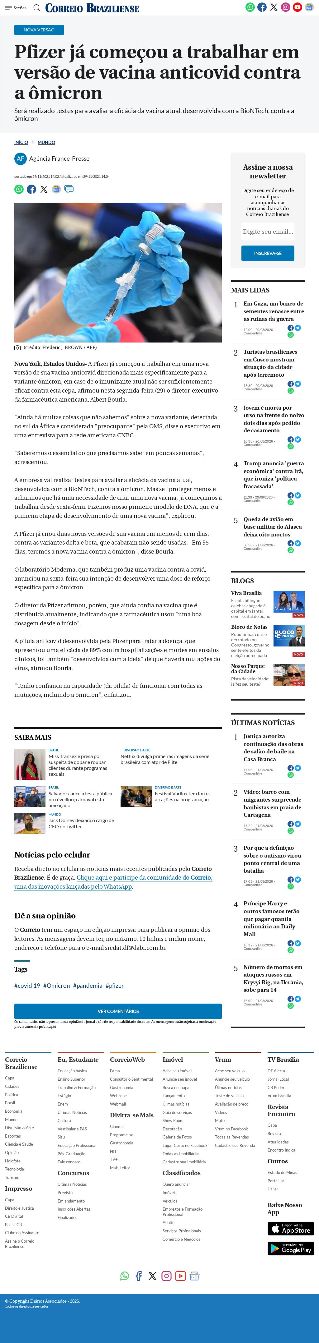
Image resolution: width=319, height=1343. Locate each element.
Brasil (10, 1102)
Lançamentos (175, 1095)
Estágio (64, 1095)
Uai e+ (273, 1188)
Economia (13, 1111)
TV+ (114, 1159)
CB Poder (276, 1087)
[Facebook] (262, 10)
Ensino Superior (71, 1079)
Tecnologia (14, 1168)
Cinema (117, 1126)
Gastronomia (121, 1087)
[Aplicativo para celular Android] (291, 1249)
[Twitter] (274, 10)
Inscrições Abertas (74, 1209)
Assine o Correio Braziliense (19, 1244)
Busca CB (13, 1224)
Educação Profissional (77, 1145)
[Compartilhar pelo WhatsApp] (291, 336)
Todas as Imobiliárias (181, 1153)
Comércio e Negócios (181, 1239)
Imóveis (170, 1192)
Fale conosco (69, 1161)
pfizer (116, 985)
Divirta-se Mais (132, 1115)
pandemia (89, 985)
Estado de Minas (282, 1172)
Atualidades (278, 1141)
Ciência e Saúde (19, 1144)
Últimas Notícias (72, 1112)
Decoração (172, 1128)
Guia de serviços (177, 1112)
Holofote (13, 1160)
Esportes (13, 1136)
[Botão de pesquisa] (35, 8)
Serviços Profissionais (182, 1230)
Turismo (12, 1177)
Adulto (168, 1222)
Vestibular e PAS (72, 1128)
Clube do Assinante (22, 1232)
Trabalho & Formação (77, 1087)
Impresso (18, 1188)
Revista (274, 1133)
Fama (115, 1070)
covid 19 (29, 985)
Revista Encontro (281, 1110)
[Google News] (309, 10)
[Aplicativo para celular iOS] (291, 1229)
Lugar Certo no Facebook (185, 1145)
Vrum (223, 1059)
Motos (220, 1120)
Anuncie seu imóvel (180, 1079)
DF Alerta (276, 1070)
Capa (9, 1077)
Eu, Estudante (78, 1059)
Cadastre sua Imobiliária (184, 1161)
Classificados (182, 1173)
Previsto (65, 1192)
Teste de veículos (230, 1095)
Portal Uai (276, 1180)
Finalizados (67, 1217)
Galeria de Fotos (177, 1136)
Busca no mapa (176, 1087)
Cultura (64, 1120)
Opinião (12, 1152)
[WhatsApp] (250, 10)
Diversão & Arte (19, 1127)
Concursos (73, 1173)
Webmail (118, 1104)
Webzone (118, 1095)
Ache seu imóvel (177, 1070)
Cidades (12, 1086)
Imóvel (173, 1059)
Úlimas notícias (176, 1104)
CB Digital (14, 1216)
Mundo (46, 142)
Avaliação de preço (231, 1104)
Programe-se (121, 1134)
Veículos (170, 1200)
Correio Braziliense (21, 1063)
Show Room (173, 1120)
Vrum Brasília (279, 1095)
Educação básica (72, 1070)
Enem (63, 1104)
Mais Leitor (120, 1167)
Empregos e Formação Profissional (182, 1212)
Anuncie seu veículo (232, 1079)
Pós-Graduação (71, 1153)
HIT (113, 1151)
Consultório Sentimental (131, 1079)
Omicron (58, 985)
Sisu (61, 1136)
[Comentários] (69, 192)
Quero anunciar (176, 1184)
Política (11, 1094)
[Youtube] (297, 10)
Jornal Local (278, 1079)
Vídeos (221, 1112)
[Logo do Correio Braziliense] (92, 8)
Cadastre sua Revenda (235, 1145)
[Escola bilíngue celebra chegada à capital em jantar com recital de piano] (289, 602)
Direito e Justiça (19, 1208)
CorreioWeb (127, 1059)
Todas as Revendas (232, 1136)
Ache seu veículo (230, 1070)
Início (21, 142)
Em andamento (71, 1200)
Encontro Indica (281, 1150)
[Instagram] (285, 10)
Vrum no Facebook (231, 1128)
